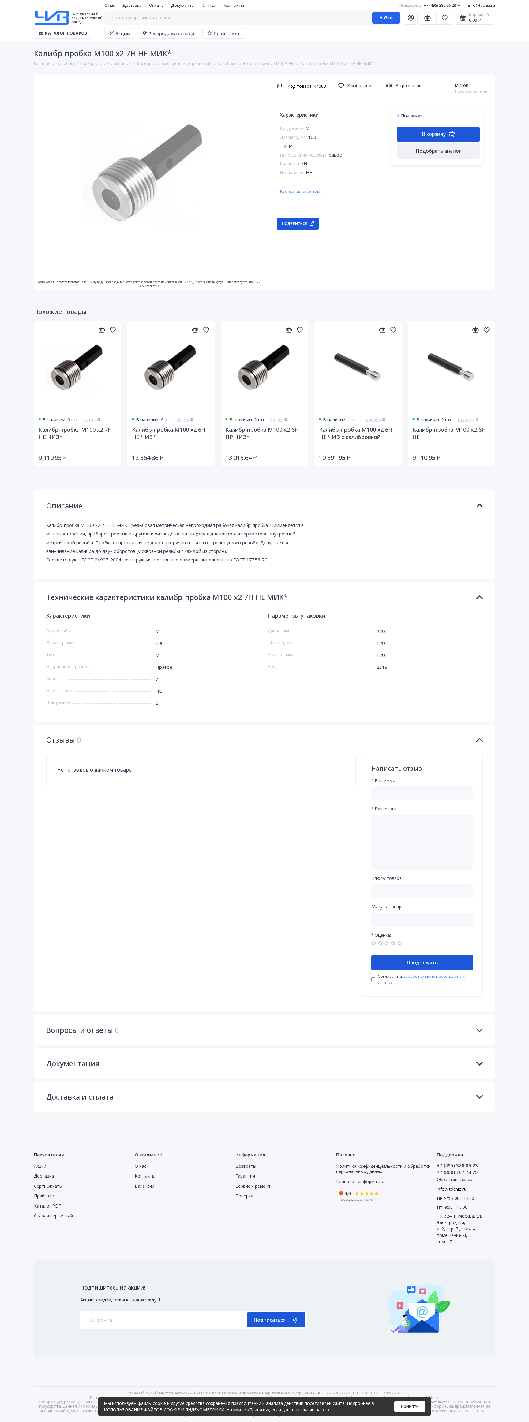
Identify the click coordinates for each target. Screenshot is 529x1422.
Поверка (244, 1196)
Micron (461, 85)
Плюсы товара (386, 878)
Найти (386, 17)
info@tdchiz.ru (481, 5)
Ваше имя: (385, 781)
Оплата (156, 5)
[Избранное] (445, 18)
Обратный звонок (454, 1179)
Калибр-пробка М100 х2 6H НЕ (449, 433)
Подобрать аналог (438, 150)
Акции (122, 33)
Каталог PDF (47, 1206)
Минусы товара (387, 907)
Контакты (234, 5)
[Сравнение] (427, 18)
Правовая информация (360, 1181)
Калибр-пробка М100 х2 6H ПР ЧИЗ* (262, 433)
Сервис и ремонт (253, 1186)
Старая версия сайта (56, 1216)
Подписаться (269, 1319)
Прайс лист (227, 33)
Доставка (131, 5)
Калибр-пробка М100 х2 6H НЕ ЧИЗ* (168, 433)
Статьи (209, 5)
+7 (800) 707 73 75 (457, 1172)
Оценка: (383, 935)
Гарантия (245, 1176)
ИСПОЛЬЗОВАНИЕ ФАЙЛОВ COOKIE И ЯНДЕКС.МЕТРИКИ (164, 1410)
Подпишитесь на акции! (112, 1287)
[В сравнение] (102, 330)
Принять (410, 1406)
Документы (183, 5)
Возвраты (245, 1166)
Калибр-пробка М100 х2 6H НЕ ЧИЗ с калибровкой (355, 433)
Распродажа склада (171, 33)
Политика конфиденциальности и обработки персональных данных (383, 1168)
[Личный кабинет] (411, 18)
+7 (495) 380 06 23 (427, 5)
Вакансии (144, 1186)
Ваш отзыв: (387, 809)
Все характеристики (301, 191)
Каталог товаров (66, 33)
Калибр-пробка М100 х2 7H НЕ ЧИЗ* (75, 433)
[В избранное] (113, 330)
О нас (109, 5)
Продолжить (422, 962)
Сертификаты (48, 1186)
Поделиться (294, 223)
